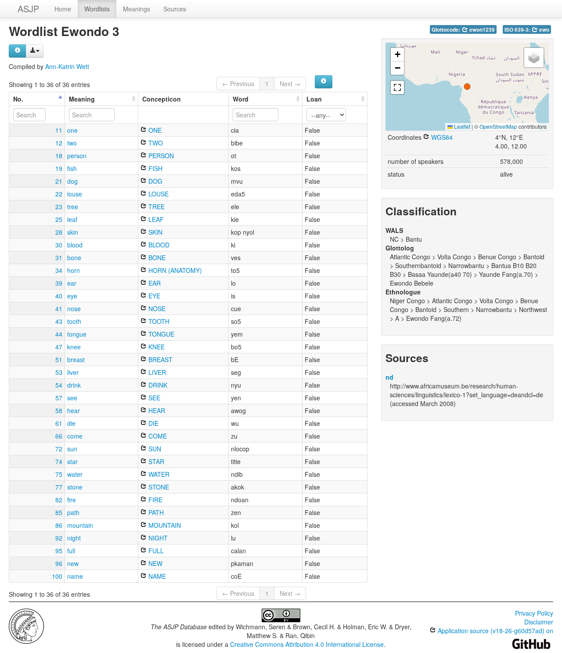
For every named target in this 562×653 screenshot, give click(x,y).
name (75, 576)
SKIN (154, 232)
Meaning (82, 98)
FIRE (154, 499)
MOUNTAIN (164, 525)
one (72, 130)
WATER (158, 474)
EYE (153, 295)
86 (58, 525)
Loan (314, 98)
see (72, 397)
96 (58, 563)
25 (58, 219)
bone (74, 257)
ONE (154, 130)
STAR (155, 461)
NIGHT (157, 537)
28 (58, 232)
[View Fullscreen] (397, 87)
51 (58, 359)
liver (73, 372)
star (72, 461)
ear (71, 283)
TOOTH (158, 321)
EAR (154, 283)
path (73, 512)
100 (57, 576)
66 (58, 436)
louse (74, 193)
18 (58, 155)
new (73, 563)
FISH (154, 168)
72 (58, 448)
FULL (155, 550)
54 (58, 385)
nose (74, 308)
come (75, 436)
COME (157, 436)
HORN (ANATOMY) (174, 270)
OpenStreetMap (498, 126)
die (71, 423)
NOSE (156, 308)
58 (58, 410)
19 (58, 168)
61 (58, 423)
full (71, 550)
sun (72, 448)
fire (71, 499)
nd (389, 377)
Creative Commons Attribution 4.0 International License (307, 644)
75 (58, 474)
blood (75, 244)
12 (58, 142)
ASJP (28, 8)
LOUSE (158, 193)
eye (72, 295)
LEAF (155, 219)
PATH (155, 512)
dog (72, 181)
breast (76, 359)
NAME (156, 576)
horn (73, 270)
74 (58, 461)
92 (58, 537)
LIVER (156, 372)
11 (58, 130)
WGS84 (441, 137)
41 (58, 308)
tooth (74, 321)
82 (58, 499)
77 (58, 486)
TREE (156, 206)
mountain (80, 525)
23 (58, 206)
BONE (156, 257)
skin (72, 232)
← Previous (238, 83)
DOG (154, 181)
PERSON (160, 155)
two (72, 142)
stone (75, 486)
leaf (72, 219)
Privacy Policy (534, 613)
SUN (154, 448)
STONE (158, 486)
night (74, 537)
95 (58, 550)
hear (73, 410)
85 (58, 512)
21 (58, 181)
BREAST (160, 359)
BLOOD (158, 244)
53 (58, 372)
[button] (467, 86)
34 (58, 270)
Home (62, 8)
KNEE (156, 346)
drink (74, 385)
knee (74, 346)
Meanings (136, 8)
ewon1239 (481, 29)
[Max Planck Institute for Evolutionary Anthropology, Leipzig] (26, 625)
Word (241, 98)
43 (58, 321)
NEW (154, 563)
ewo (543, 29)
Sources (174, 8)
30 (58, 244)
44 (58, 334)
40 (58, 295)
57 (58, 397)
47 (58, 346)
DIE (153, 423)
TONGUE (160, 334)
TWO (155, 142)
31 (58, 257)
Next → (290, 83)
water (75, 474)
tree (72, 206)
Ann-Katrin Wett (67, 66)
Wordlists (97, 8)
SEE (153, 397)
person (76, 155)
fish (72, 168)
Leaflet (461, 126)
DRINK (157, 385)
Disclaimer (538, 621)
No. (18, 98)
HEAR (156, 410)
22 (58, 193)
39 (58, 283)
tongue (76, 334)
